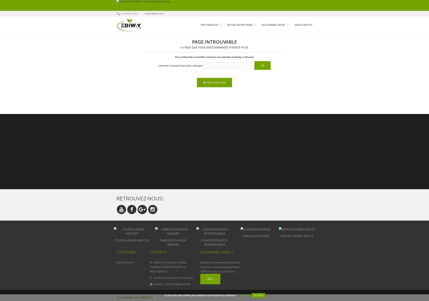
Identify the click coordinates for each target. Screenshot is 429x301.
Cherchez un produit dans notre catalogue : (180, 65)
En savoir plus (244, 295)
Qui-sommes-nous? (273, 24)
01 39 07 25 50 (129, 13)
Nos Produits (210, 24)
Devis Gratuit (303, 24)
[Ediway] (147, 25)
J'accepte (258, 295)
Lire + (210, 278)
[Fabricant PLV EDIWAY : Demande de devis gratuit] (214, 5)
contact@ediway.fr (154, 13)
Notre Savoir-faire (240, 24)
